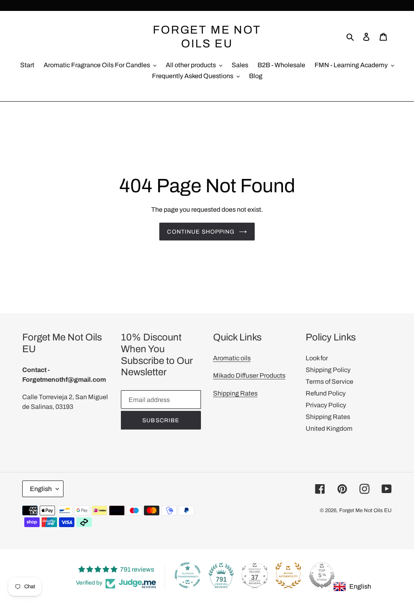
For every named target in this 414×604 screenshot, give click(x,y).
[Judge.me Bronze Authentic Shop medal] (288, 575)
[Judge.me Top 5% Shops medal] (322, 575)
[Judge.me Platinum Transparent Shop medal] (188, 575)
